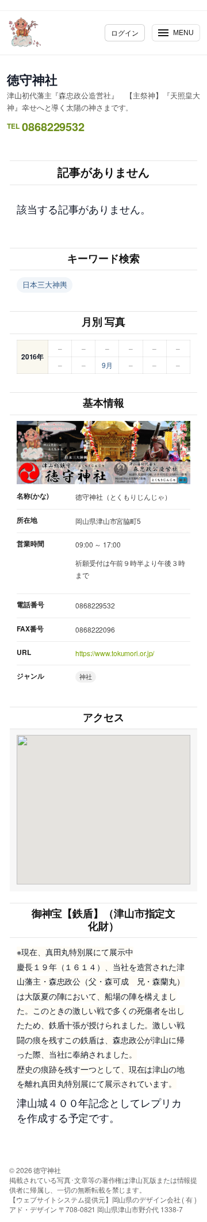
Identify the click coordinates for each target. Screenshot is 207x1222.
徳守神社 (32, 79)
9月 (107, 365)
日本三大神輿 (44, 284)
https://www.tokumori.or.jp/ (114, 653)
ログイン (125, 32)
